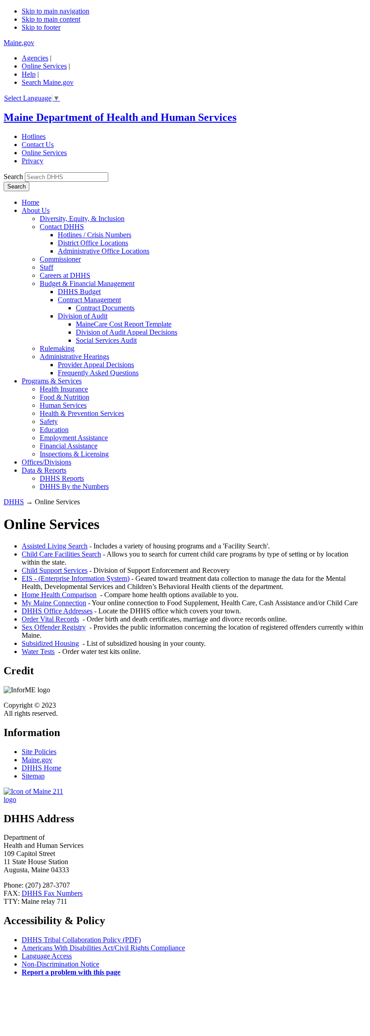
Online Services (44, 66)
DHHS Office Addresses (57, 611)
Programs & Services (52, 381)
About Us (36, 210)
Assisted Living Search (55, 546)
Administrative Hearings (74, 356)
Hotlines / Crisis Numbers (94, 235)
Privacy (32, 161)
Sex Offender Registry (54, 627)
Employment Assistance (74, 438)
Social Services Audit (106, 340)
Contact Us (38, 144)
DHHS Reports (62, 478)
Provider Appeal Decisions (96, 364)
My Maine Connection (54, 603)
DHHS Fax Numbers (52, 893)
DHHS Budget (79, 291)
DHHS (14, 502)
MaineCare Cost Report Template (123, 324)
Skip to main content (51, 19)
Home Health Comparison (59, 595)
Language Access (47, 956)
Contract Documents (105, 308)
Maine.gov (19, 42)
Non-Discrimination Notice (60, 964)
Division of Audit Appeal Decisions (126, 332)
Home (30, 202)
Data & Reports (44, 470)
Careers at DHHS (65, 275)
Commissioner (60, 259)
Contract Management (89, 300)
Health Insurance (64, 389)
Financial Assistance (68, 446)
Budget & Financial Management (87, 283)
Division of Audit (82, 316)
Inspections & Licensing (74, 454)
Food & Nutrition (64, 397)
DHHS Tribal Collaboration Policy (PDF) (81, 940)
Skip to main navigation (55, 11)
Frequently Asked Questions (98, 373)
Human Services (63, 405)
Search (13, 176)
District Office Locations (93, 243)
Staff (46, 267)
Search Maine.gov (48, 82)
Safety (49, 421)
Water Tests (38, 651)
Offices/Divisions (46, 462)
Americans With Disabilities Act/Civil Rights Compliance (103, 948)
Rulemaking (57, 348)
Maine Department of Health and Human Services (120, 117)
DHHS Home (41, 768)
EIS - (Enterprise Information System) (76, 578)
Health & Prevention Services (82, 413)
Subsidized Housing (50, 643)
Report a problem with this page (71, 972)
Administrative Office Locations (103, 251)
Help (29, 74)
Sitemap (33, 776)
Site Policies (39, 751)
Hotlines (34, 136)
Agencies (35, 58)
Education (54, 429)
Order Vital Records (50, 619)
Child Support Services (55, 570)
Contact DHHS (62, 226)
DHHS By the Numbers (74, 486)
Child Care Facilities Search (61, 554)
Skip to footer (41, 27)
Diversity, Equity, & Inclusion (82, 218)
